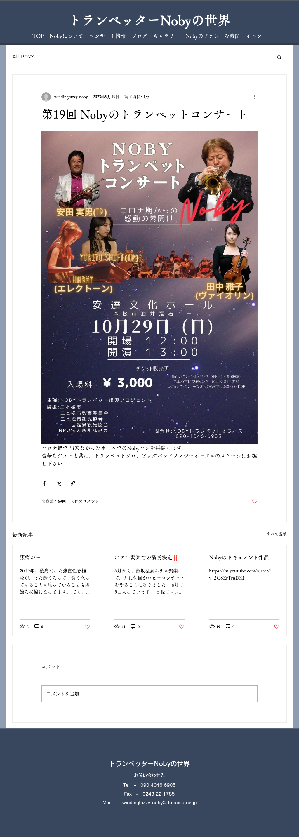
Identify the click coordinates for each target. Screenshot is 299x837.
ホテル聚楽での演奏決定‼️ (146, 557)
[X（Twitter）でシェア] (58, 483)
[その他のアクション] (254, 96)
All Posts (23, 56)
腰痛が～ (30, 557)
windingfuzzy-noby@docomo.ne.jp (159, 803)
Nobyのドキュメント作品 (239, 557)
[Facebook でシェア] (44, 483)
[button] (279, 57)
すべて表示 (276, 534)
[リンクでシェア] (73, 483)
